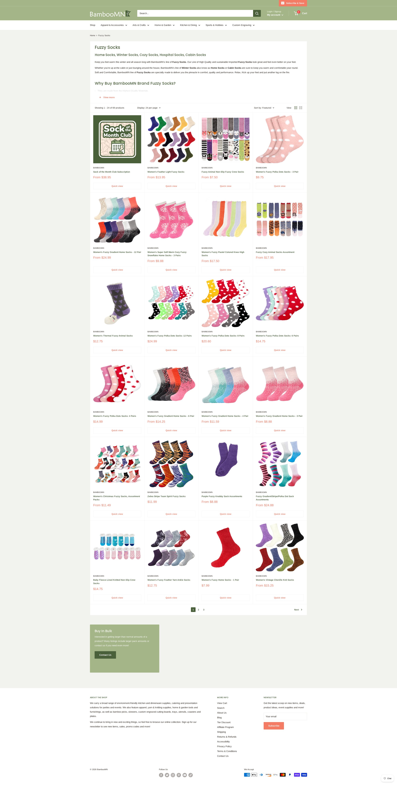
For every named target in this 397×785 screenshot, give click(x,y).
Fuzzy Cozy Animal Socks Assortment (275, 252)
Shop (92, 25)
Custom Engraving (241, 25)
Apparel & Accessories (112, 25)
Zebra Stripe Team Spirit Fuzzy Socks (166, 496)
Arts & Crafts (139, 25)
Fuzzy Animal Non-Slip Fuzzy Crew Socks (223, 172)
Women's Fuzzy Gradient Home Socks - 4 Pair (225, 416)
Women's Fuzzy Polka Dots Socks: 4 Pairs (114, 416)
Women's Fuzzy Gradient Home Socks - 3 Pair (279, 416)
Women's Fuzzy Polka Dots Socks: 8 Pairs (223, 335)
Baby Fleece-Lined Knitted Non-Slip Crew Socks (114, 582)
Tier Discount (223, 722)
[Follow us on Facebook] (161, 775)
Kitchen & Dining (188, 25)
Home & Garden (163, 25)
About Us (222, 712)
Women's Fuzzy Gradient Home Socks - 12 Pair (117, 252)
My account (274, 14)
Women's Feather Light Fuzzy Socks (165, 172)
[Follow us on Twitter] (167, 775)
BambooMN (98, 168)
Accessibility (223, 741)
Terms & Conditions (227, 751)
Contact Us (223, 756)
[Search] (257, 13)
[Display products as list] (300, 107)
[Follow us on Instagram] (173, 775)
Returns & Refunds (226, 736)
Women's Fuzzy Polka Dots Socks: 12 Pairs (169, 335)
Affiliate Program (225, 727)
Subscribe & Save (295, 3)
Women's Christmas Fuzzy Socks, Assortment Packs (116, 498)
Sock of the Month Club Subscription (111, 172)
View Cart (222, 703)
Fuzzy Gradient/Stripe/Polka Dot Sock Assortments (275, 498)
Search (220, 708)
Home (92, 35)
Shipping (221, 732)
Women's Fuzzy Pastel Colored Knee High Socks (223, 254)
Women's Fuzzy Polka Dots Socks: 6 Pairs (277, 335)
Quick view (117, 186)
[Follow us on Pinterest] (179, 775)
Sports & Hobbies (214, 25)
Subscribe (273, 725)
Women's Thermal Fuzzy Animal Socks (113, 335)
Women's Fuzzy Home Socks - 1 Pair (220, 580)
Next (296, 609)
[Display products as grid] (295, 107)
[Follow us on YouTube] (185, 775)
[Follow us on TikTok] (190, 775)
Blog (219, 717)
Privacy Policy (224, 746)
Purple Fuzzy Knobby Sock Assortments (222, 496)
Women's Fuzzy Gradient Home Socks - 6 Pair (170, 416)
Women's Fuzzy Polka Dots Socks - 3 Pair (277, 172)
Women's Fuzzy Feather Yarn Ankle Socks (168, 580)
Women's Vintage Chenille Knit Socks (275, 580)
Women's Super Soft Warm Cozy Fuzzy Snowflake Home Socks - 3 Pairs (167, 254)
